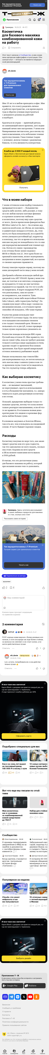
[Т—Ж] (23, 14)
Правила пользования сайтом (14, 1025)
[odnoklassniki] (36, 997)
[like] (37, 648)
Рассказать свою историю (15, 519)
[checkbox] (43, 19)
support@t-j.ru (16, 1035)
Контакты (6, 1015)
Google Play (12, 986)
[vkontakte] (18, 997)
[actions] (13, 648)
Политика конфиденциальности (15, 1022)
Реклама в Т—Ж (8, 1018)
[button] (46, 1)
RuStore (32, 986)
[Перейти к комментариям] (15, 866)
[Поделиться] (44, 48)
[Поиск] (29, 19)
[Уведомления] (34, 19)
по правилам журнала (11, 614)
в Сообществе (25, 55)
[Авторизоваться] (39, 19)
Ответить (6, 648)
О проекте (6, 1011)
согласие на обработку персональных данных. (28, 1039)
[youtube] (30, 997)
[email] (5, 997)
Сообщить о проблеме (11, 1008)
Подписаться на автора (16, 576)
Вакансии (6, 1005)
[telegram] (11, 997)
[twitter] (24, 997)
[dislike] (44, 648)
